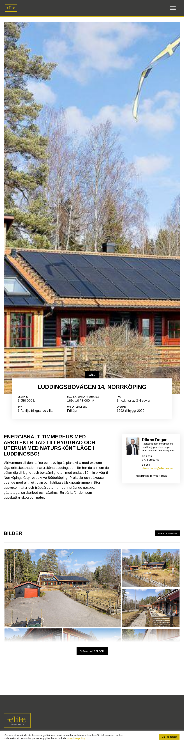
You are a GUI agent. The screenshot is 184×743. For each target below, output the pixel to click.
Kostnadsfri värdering (151, 476)
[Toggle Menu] (173, 8)
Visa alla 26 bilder (168, 533)
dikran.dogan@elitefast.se (157, 468)
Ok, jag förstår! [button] (169, 736)
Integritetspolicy (76, 738)
